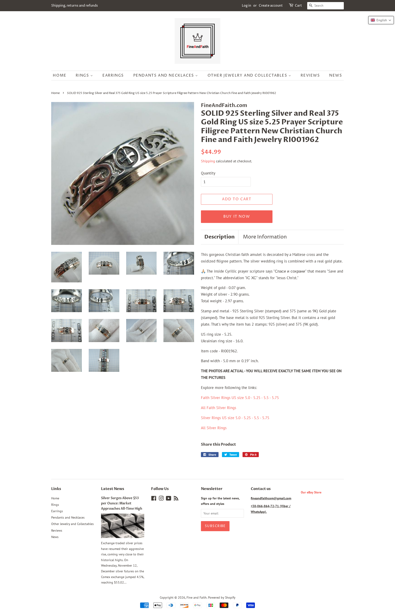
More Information (265, 237)
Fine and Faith (197, 597)
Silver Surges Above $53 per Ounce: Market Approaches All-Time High (121, 503)
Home (59, 75)
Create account (271, 5)
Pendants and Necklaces (164, 75)
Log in (246, 5)
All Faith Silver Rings (218, 407)
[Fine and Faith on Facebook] (153, 499)
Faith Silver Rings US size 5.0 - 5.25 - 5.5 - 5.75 (240, 397)
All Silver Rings (214, 427)
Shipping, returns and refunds (74, 5)
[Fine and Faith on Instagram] (161, 499)
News (335, 75)
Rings (83, 75)
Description (219, 236)
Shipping (208, 161)
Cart (298, 5)
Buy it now (236, 216)
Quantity (208, 173)
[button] (381, 20)
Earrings (113, 75)
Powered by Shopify (221, 597)
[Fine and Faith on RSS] (176, 499)
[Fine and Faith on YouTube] (168, 499)
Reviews (310, 75)
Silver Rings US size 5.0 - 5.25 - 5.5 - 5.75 (235, 417)
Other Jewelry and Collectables (248, 75)
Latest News (112, 488)
